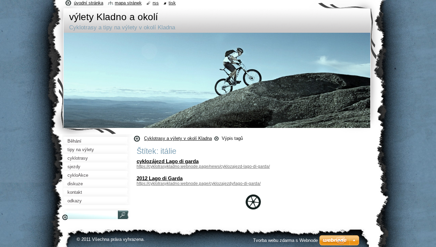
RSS (156, 2)
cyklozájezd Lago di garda (168, 161)
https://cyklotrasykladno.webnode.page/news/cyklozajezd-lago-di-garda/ (203, 166)
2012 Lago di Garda (160, 178)
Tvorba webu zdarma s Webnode (285, 240)
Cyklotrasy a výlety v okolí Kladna (178, 138)
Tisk (172, 2)
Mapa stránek (128, 2)
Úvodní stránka (88, 2)
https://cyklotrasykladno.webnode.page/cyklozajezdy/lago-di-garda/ (199, 183)
